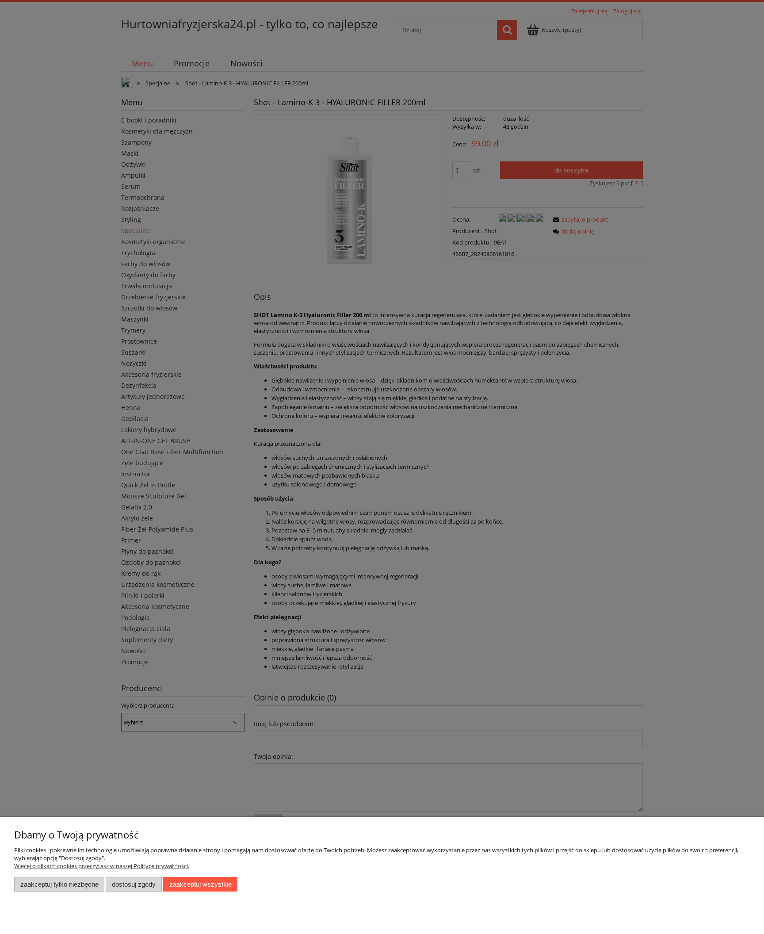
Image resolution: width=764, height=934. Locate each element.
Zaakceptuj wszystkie (200, 884)
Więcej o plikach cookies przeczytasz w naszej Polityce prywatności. (101, 866)
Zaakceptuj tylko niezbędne (59, 884)
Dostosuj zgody (134, 884)
